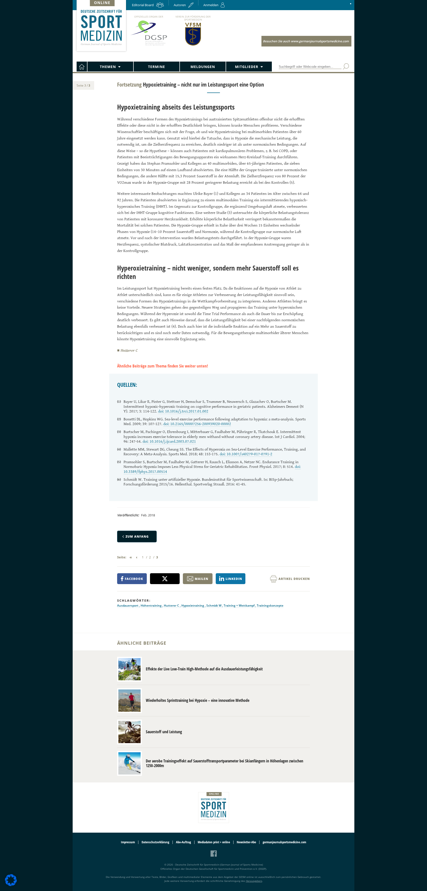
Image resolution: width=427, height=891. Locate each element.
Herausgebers (254, 881)
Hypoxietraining (193, 605)
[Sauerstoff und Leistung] (129, 732)
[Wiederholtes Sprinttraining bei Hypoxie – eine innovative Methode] (129, 700)
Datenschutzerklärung (155, 842)
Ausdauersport (128, 605)
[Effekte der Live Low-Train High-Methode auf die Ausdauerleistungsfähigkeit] (129, 669)
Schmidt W (214, 605)
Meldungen (203, 66)
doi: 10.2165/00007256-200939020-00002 (197, 424)
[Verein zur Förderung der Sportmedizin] (193, 45)
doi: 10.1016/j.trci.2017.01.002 (183, 411)
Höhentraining (151, 605)
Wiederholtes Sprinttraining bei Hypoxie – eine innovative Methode (197, 700)
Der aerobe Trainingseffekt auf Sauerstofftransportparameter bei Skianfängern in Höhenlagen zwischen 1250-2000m (224, 763)
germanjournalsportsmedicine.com (284, 842)
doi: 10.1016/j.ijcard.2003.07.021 (169, 441)
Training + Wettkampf (239, 605)
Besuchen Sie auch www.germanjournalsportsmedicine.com (306, 41)
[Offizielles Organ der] (148, 45)
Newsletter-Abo (246, 842)
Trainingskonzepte (270, 605)
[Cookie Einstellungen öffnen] (11, 885)
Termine (156, 66)
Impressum (128, 842)
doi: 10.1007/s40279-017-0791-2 (246, 454)
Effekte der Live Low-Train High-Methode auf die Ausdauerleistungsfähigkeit (204, 669)
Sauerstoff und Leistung (164, 731)
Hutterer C (172, 605)
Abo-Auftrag (183, 842)
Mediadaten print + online (214, 842)
